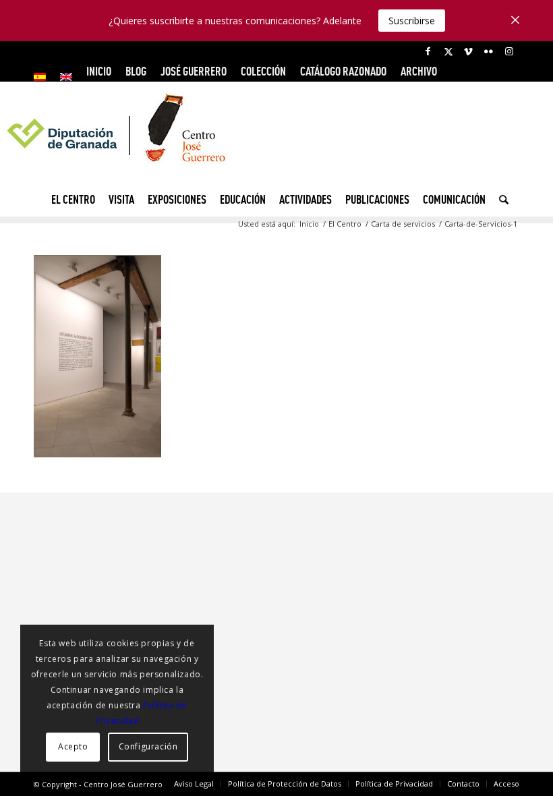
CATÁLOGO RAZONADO (343, 71)
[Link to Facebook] (428, 51)
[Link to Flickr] (488, 51)
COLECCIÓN (263, 71)
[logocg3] (276, 139)
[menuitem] (43, 77)
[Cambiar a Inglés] (66, 77)
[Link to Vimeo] (468, 51)
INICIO (98, 71)
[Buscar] (500, 200)
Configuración (148, 746)
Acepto (73, 746)
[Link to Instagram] (509, 51)
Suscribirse (411, 20)
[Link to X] (448, 51)
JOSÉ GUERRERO (194, 71)
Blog (135, 71)
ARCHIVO (419, 71)
